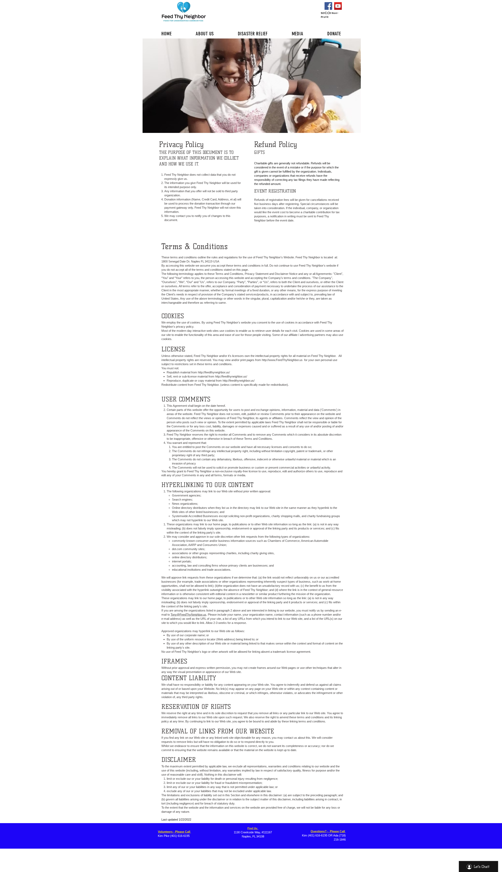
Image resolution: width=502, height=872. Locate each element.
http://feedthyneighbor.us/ (214, 372)
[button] (252, 85)
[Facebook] (328, 6)
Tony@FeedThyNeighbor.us (188, 614)
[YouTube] (338, 6)
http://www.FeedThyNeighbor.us (282, 360)
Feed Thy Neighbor (226, 322)
